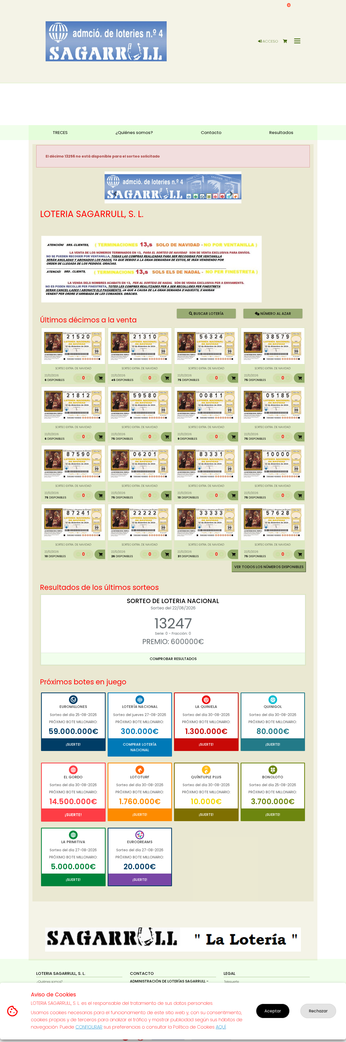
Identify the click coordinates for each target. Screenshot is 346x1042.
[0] (287, 41)
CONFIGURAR (88, 1027)
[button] (115, 193)
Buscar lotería (208, 313)
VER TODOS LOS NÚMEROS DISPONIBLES (268, 566)
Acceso (270, 41)
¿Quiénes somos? (50, 981)
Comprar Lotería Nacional (140, 747)
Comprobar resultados (173, 658)
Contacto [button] (211, 132)
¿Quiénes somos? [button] (134, 132)
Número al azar (275, 313)
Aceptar (272, 1011)
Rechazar (318, 1011)
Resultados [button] (281, 132)
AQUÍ (221, 1027)
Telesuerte (231, 981)
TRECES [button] (60, 132)
